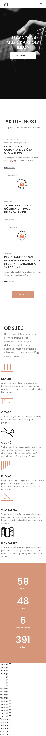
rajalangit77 (5, 664)
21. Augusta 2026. (11, 139)
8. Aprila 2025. (12, 176)
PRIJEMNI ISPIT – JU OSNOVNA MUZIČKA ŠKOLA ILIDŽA (18, 150)
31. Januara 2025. (13, 227)
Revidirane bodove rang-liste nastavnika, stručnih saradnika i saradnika (22, 262)
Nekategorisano (20, 142)
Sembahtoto (5, 719)
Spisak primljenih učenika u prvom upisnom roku (17, 209)
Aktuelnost (8, 142)
